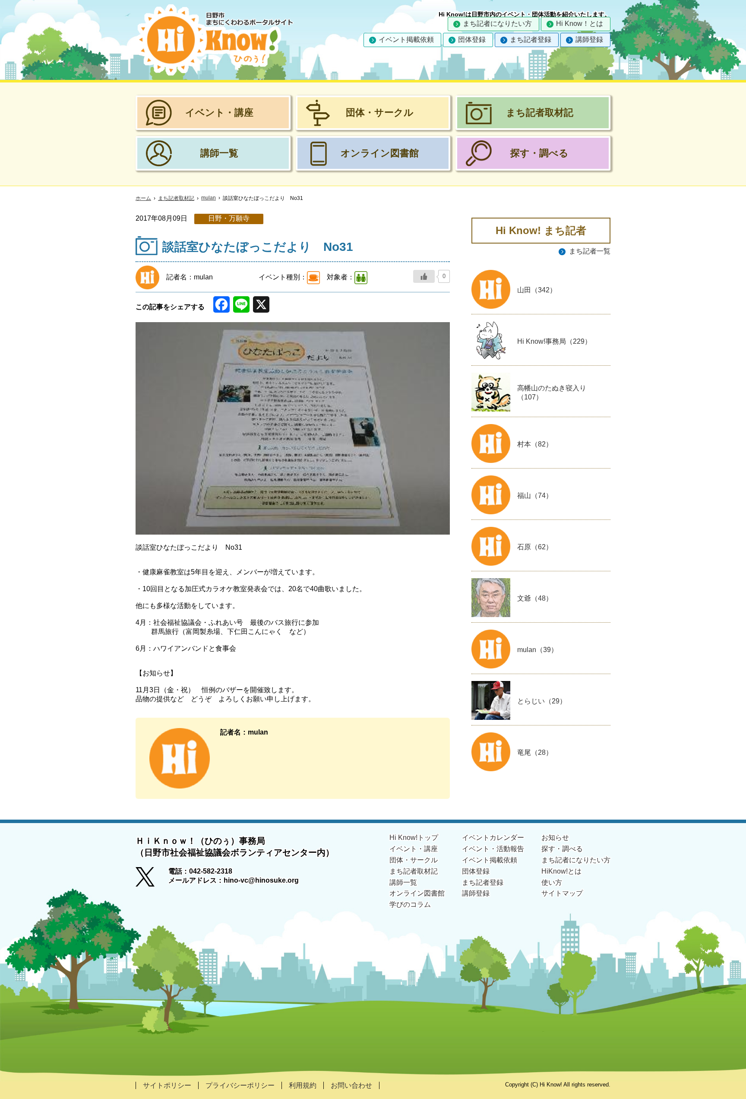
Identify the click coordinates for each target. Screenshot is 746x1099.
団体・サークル (413, 860)
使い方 (551, 882)
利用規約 (302, 1085)
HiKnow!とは (561, 871)
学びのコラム (410, 904)
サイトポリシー (167, 1085)
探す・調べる (562, 848)
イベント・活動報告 (493, 848)
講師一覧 (403, 882)
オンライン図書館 (417, 893)
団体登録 (472, 39)
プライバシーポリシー (240, 1085)
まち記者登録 (530, 39)
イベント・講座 (413, 848)
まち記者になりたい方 (497, 23)
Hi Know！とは (579, 23)
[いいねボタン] (424, 276)
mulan (208, 198)
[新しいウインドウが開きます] (152, 879)
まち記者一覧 (589, 251)
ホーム (143, 198)
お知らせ (555, 837)
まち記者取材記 (176, 198)
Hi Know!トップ (413, 837)
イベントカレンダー (493, 837)
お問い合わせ (351, 1085)
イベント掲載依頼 (406, 39)
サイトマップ (562, 893)
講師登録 (589, 39)
